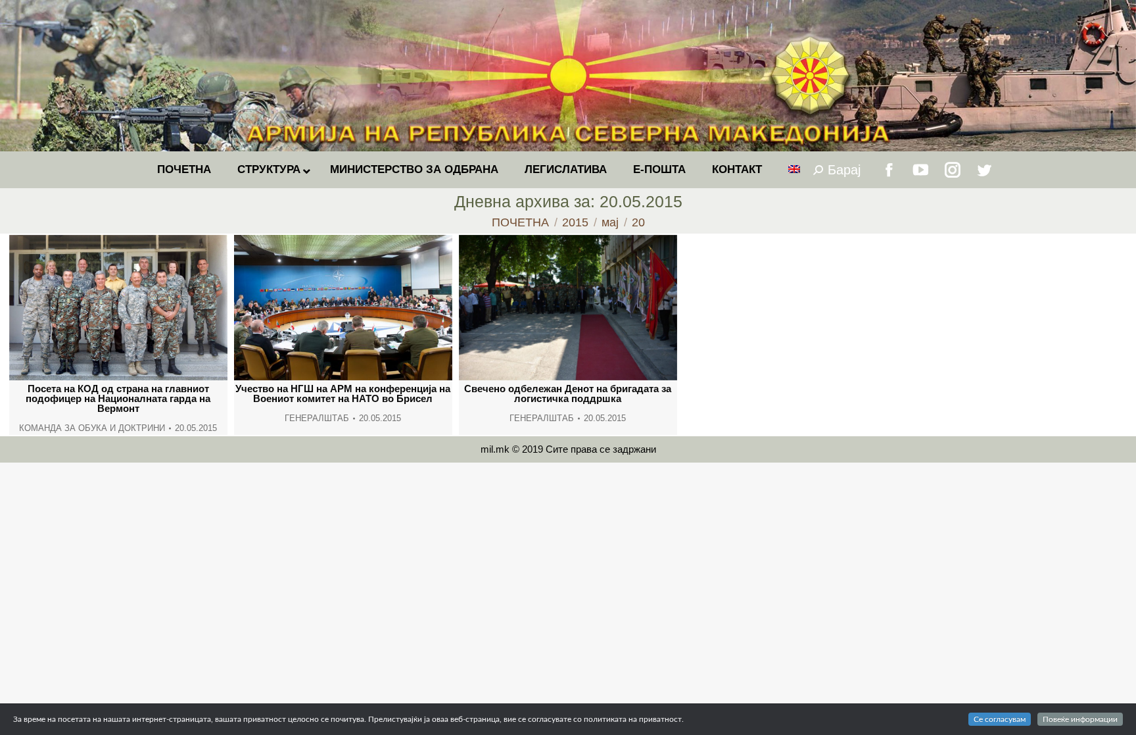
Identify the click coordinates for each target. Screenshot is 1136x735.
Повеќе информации (1080, 719)
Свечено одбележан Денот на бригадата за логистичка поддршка (567, 393)
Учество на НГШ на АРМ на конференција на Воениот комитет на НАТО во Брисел (342, 393)
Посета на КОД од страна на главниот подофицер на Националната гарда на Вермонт (118, 398)
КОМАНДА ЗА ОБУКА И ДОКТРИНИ (92, 428)
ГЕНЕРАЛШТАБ (317, 418)
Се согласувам (1000, 719)
